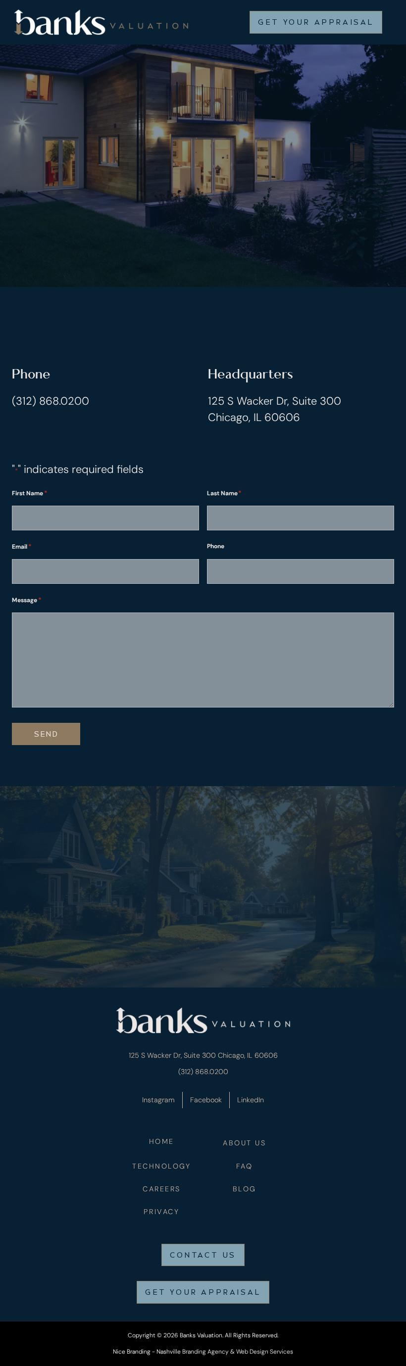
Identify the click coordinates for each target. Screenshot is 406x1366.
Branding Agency (205, 1352)
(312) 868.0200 (50, 401)
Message (27, 600)
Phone (215, 546)
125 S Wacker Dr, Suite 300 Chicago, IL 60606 (203, 1055)
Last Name (224, 493)
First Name (30, 493)
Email (22, 546)
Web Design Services (264, 1352)
